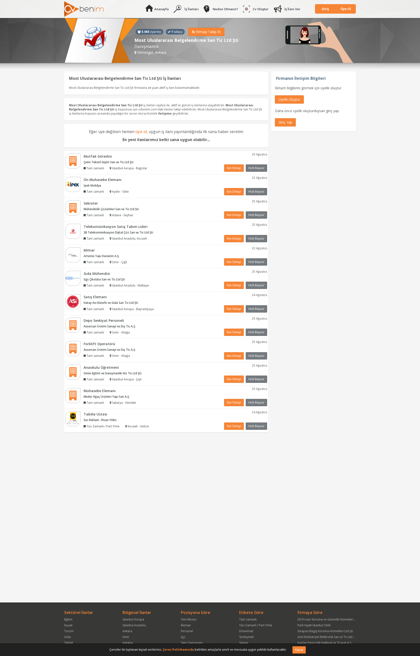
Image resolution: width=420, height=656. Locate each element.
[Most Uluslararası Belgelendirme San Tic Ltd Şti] (101, 40)
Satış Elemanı (95, 297)
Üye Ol (346, 9)
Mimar (89, 250)
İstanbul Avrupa (133, 619)
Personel (187, 631)
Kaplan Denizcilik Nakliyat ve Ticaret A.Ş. (325, 643)
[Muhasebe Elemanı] (73, 395)
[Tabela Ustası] (73, 419)
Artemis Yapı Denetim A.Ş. (102, 256)
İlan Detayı (234, 168)
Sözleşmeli (246, 637)
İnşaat (68, 625)
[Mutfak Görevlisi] (73, 161)
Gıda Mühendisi (97, 273)
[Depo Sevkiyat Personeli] (73, 325)
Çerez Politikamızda (178, 649)
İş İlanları (191, 9)
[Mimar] (73, 254)
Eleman (186, 625)
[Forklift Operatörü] (73, 348)
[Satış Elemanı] (73, 301)
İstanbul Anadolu (134, 625)
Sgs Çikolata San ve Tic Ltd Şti (104, 279)
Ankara (127, 631)
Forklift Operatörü (99, 343)
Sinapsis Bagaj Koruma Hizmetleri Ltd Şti (325, 631)
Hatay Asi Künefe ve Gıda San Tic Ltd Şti (111, 303)
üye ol (141, 131)
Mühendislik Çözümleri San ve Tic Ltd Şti (111, 209)
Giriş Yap (285, 122)
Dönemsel (246, 631)
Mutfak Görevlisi (98, 156)
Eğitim (68, 619)
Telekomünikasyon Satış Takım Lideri (116, 226)
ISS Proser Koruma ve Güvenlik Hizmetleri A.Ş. (329, 619)
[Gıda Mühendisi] (73, 278)
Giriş (325, 9)
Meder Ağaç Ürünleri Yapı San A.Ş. (107, 397)
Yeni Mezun (188, 619)
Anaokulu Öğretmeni (101, 367)
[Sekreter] (73, 208)
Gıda (67, 637)
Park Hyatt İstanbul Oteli (314, 625)
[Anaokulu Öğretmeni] (73, 372)
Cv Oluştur (261, 9)
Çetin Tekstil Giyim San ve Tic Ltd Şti (108, 162)
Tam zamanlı (248, 619)
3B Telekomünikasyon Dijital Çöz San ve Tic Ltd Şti (118, 232)
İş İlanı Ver (292, 9)
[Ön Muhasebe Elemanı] (73, 184)
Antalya (127, 643)
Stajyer (243, 643)
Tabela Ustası (95, 414)
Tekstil (68, 643)
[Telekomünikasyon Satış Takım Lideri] (73, 231)
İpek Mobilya (92, 185)
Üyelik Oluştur (289, 99)
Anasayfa (161, 9)
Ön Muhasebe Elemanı (103, 179)
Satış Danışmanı (191, 643)
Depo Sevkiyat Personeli (104, 320)
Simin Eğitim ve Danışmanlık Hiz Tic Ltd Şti (112, 373)
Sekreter (91, 203)
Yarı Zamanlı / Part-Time (255, 625)
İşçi (183, 637)
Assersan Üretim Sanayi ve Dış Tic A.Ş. (110, 326)
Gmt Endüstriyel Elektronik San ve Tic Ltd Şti (327, 637)
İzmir (125, 637)
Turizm (69, 631)
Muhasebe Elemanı (100, 390)
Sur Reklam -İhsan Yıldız (100, 420)
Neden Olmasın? (225, 9)
